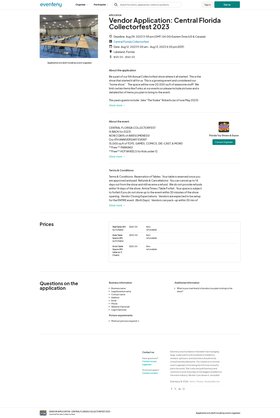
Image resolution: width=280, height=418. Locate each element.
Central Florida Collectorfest (131, 41)
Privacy (199, 381)
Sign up (227, 4)
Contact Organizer (224, 142)
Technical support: (151, 371)
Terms (192, 381)
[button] (82, 4)
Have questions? (150, 361)
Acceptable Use (212, 381)
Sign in (207, 4)
